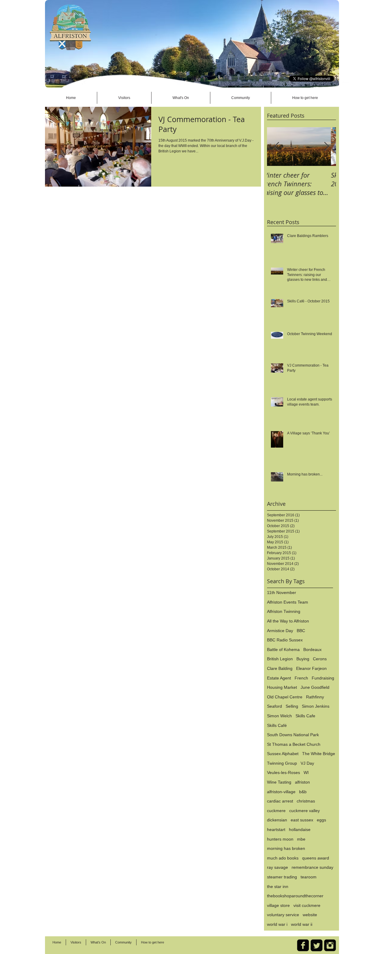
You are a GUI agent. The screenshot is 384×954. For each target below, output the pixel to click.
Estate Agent (279, 678)
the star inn (277, 886)
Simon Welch (279, 715)
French (301, 678)
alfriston (302, 782)
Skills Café (277, 725)
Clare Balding (279, 668)
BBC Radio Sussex (285, 640)
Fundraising (323, 678)
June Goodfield (315, 687)
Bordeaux (312, 649)
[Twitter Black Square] (316, 945)
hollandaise (299, 829)
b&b (303, 791)
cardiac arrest (280, 801)
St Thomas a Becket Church (293, 744)
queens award (315, 858)
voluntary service (283, 914)
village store (278, 905)
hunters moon (280, 839)
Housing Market (282, 687)
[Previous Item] (276, 146)
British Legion (280, 658)
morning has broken (286, 848)
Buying (302, 658)
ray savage (277, 867)
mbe (301, 839)
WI (306, 772)
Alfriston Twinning (283, 611)
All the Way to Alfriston (288, 621)
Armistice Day (280, 630)
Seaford (274, 706)
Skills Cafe (305, 715)
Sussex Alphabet (282, 753)
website (310, 914)
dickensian (277, 820)
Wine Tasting (279, 782)
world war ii (301, 924)
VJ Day (307, 763)
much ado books (282, 858)
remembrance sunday (312, 867)
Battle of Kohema (283, 649)
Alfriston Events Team (287, 602)
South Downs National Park (293, 734)
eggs (321, 820)
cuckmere (276, 810)
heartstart (276, 829)
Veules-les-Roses (283, 772)
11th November (281, 592)
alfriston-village (281, 791)
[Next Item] (326, 146)
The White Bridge (318, 753)
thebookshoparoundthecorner (295, 895)
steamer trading (282, 876)
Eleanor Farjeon (311, 668)
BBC (301, 630)
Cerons (320, 658)
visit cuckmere (306, 905)
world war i (277, 924)
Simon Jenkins (315, 706)
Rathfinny (315, 696)
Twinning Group (282, 763)
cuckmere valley (304, 810)
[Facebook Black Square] (303, 945)
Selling (292, 706)
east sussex (302, 820)
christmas (306, 801)
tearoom (308, 876)
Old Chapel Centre (284, 696)
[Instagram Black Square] (330, 945)
